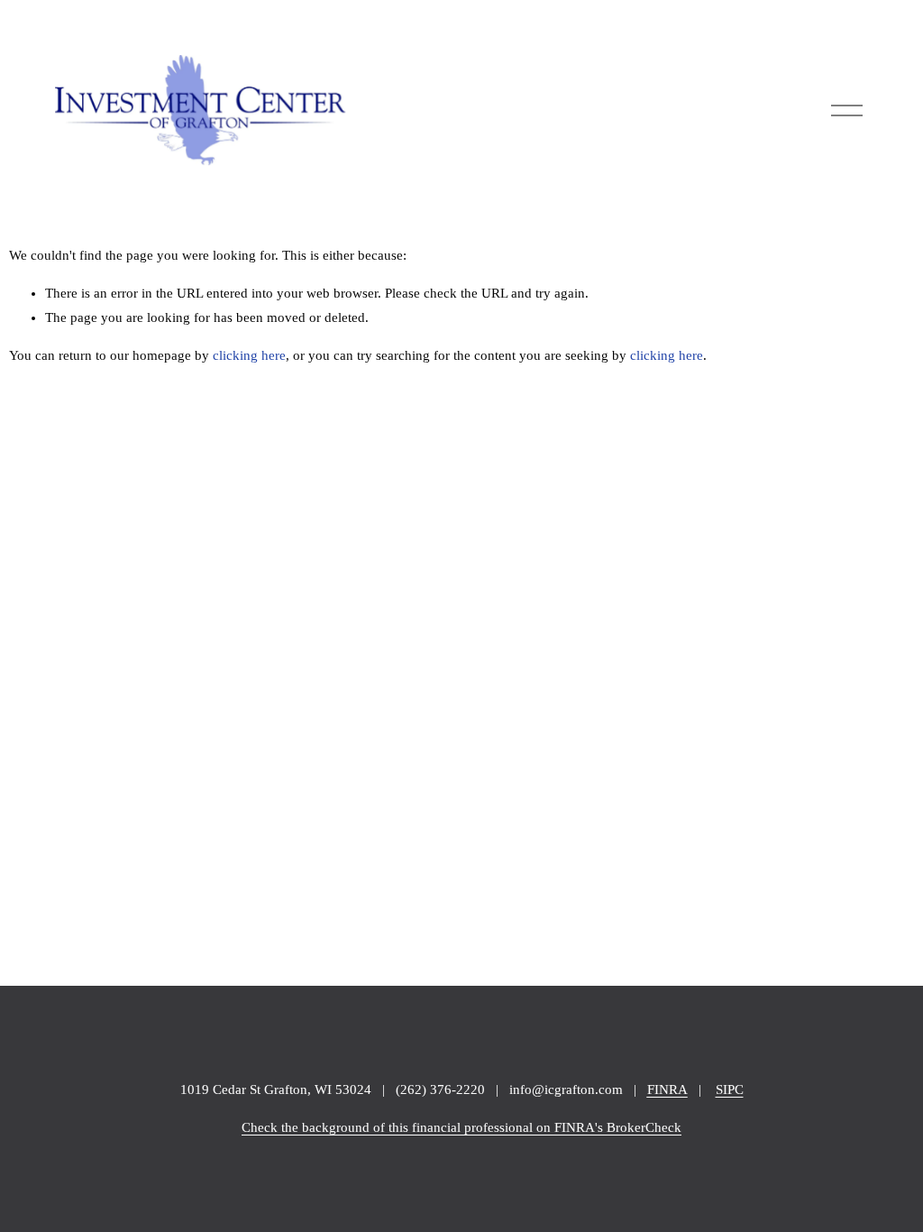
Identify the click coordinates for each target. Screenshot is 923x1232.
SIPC (730, 1089)
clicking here (249, 355)
